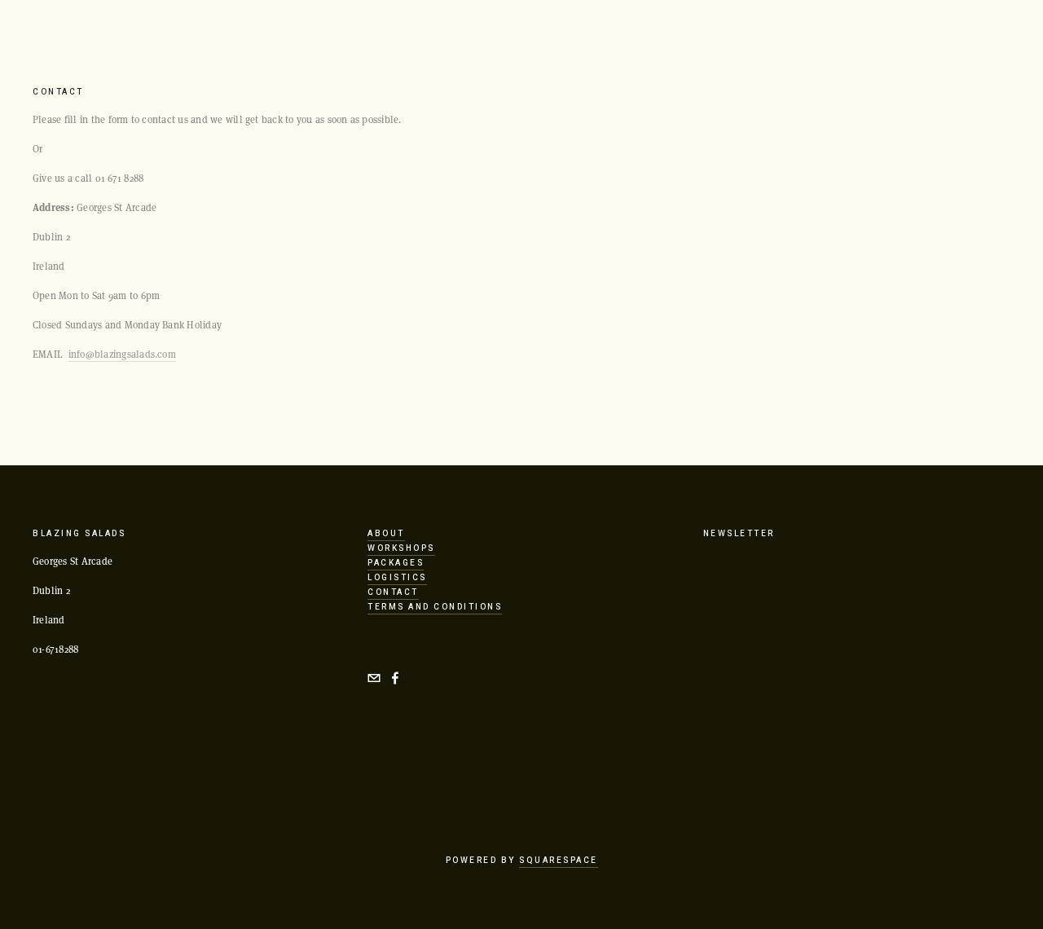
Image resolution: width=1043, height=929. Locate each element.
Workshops (401, 548)
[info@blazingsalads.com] (374, 678)
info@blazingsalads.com (122, 353)
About (386, 533)
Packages (395, 563)
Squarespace (558, 860)
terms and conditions (434, 607)
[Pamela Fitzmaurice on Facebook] (395, 678)
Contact (393, 592)
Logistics (397, 577)
